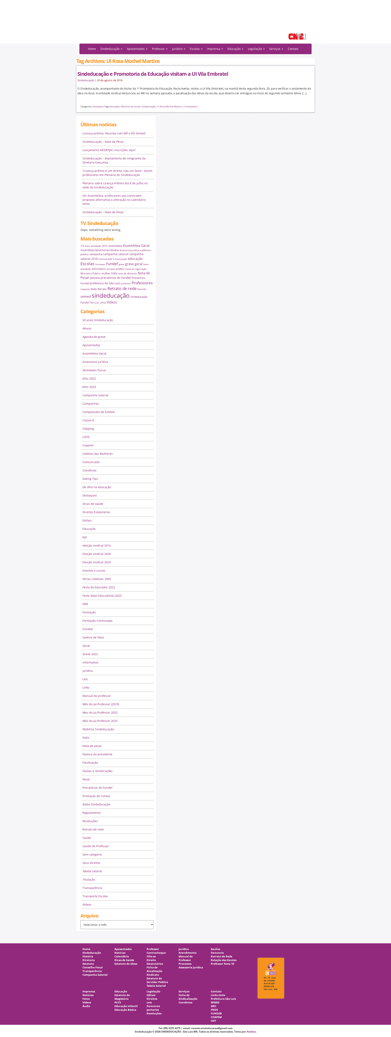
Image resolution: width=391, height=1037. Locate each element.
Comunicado (91, 462)
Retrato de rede (122, 288)
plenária (95, 278)
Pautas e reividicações (97, 771)
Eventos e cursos (93, 570)
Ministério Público (90, 273)
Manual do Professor (186, 958)
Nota (85, 737)
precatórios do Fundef (116, 278)
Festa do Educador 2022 (98, 587)
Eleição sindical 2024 (96, 562)
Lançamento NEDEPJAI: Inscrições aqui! (109, 150)
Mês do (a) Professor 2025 (100, 721)
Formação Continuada (97, 621)
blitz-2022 (89, 378)
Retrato (102, 289)
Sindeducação (85, 80)
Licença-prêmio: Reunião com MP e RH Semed (113, 133)
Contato (293, 49)
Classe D (88, 420)
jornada (111, 269)
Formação (89, 612)
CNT (213, 1021)
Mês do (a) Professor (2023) (100, 704)
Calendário (121, 956)
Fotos (86, 999)
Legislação (153, 991)
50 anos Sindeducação (97, 320)
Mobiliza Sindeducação (98, 729)
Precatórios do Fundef (97, 788)
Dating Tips (90, 479)
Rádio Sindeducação (96, 804)
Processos (185, 964)
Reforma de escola (130, 106)
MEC (213, 1006)
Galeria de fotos (93, 637)
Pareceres (153, 1006)
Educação (89, 529)
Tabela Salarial (156, 986)
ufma (103, 302)
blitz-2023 (89, 387)
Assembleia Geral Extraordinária (99, 250)
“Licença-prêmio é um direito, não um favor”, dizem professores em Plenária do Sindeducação (117, 173)
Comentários (191, 106)
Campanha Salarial (95, 395)
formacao (100, 264)
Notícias (119, 953)
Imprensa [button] (214, 49)
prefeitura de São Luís (105, 283)
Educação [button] (234, 49)
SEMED (215, 1002)
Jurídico (87, 671)
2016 (105, 246)
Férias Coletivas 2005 (96, 579)
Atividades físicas (94, 370)
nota (114, 273)
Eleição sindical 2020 (96, 554)
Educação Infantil (126, 1006)
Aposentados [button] (136, 49)
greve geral (133, 264)
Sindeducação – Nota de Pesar (103, 142)
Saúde (86, 838)
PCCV (117, 1002)
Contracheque (156, 953)
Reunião (141, 289)
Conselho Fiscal (92, 967)
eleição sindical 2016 (96, 545)
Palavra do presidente (97, 754)
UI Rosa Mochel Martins (169, 106)
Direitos (152, 999)
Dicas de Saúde (124, 960)
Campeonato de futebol (98, 412)
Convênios (89, 470)
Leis (85, 679)
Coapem (88, 445)
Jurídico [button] (177, 49)
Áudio (86, 1006)
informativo (99, 269)
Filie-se (151, 956)
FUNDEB (216, 1013)
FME (85, 604)
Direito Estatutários (155, 962)
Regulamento (91, 813)
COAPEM (216, 1017)
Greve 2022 (90, 654)
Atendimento (188, 953)
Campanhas (90, 403)
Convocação (120, 258)
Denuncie (217, 953)
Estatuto (88, 964)
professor (126, 283)
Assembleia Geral (136, 245)
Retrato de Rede (221, 956)
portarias (153, 1010)
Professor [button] (159, 49)
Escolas (87, 263)
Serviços (184, 991)
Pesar (86, 779)
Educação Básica (125, 1010)
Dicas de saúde (92, 504)
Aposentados (91, 345)
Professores (142, 283)
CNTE (86, 437)
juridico (120, 269)
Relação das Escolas (223, 960)
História (87, 956)
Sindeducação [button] (110, 49)
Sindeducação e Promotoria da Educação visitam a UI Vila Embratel (152, 73)
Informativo (90, 662)
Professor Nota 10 (222, 964)
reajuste (85, 289)
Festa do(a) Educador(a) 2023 (102, 596)
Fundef (112, 263)
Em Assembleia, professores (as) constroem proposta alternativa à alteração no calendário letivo (114, 200)
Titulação (88, 879)
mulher (105, 273)
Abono (86, 328)
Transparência (92, 888)
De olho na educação (96, 487)
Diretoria (88, 960)
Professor (153, 949)
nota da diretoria (127, 273)
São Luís (94, 302)
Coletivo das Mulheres (97, 454)
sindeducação (195, 24)
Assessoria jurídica (129, 250)
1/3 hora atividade (90, 246)
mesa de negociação (136, 269)
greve (121, 264)
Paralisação (90, 763)
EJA (84, 537)
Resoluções (90, 821)
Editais (87, 520)
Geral (86, 646)
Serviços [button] (275, 49)
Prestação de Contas (96, 796)
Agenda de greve (93, 337)
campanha (95, 254)
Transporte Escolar (95, 896)
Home (92, 49)
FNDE (214, 1010)
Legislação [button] (255, 49)
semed (85, 296)
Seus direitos (91, 863)
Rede (94, 289)
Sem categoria (92, 854)
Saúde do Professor (95, 846)
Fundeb (87, 629)
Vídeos (112, 302)
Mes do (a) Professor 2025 (100, 712)
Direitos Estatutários (96, 512)
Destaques (98, 106)
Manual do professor (96, 696)
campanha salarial (115, 254)
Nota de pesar (92, 746)
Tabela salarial (92, 871)
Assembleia (115, 246)
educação (115, 106)
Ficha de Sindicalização (188, 997)
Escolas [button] (195, 49)
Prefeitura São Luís (223, 999)
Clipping (88, 429)
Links (85, 687)
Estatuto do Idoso (125, 964)
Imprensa (88, 991)
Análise (251, 1031)
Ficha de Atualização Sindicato (154, 971)
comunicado (105, 258)
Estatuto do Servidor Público (157, 980)
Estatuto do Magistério (122, 997)
